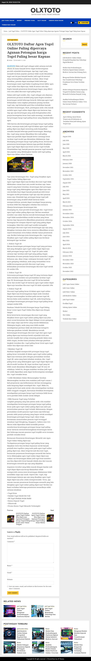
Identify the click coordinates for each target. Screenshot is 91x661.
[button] (76, 22)
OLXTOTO (46, 10)
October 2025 (67, 175)
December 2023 (68, 260)
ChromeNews (51, 659)
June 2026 (66, 144)
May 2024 (66, 240)
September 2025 (68, 179)
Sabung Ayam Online (56, 20)
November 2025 (68, 171)
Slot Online (42, 20)
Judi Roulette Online (69, 296)
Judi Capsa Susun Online (71, 284)
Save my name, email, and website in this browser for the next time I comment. (30, 587)
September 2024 (68, 225)
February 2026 (68, 160)
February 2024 (68, 252)
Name (9, 566)
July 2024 (66, 233)
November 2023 (68, 264)
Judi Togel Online (8, 20)
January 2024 (67, 256)
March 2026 (67, 156)
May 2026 (66, 148)
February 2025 (68, 206)
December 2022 (68, 271)
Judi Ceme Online (69, 288)
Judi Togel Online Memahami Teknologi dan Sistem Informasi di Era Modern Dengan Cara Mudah (51, 615)
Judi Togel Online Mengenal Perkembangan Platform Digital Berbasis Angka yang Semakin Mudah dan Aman (23, 616)
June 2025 (66, 190)
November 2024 (68, 217)
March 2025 (67, 202)
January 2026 (67, 163)
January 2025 (67, 210)
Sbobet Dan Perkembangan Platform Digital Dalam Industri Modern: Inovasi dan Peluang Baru (74, 70)
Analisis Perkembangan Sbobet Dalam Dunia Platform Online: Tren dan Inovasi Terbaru (75, 101)
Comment (11, 542)
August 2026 (67, 137)
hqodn (10, 60)
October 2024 (67, 221)
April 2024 (66, 244)
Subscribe (84, 22)
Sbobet (19, 20)
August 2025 (67, 183)
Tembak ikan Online (8, 25)
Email (9, 573)
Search (67, 38)
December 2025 (68, 167)
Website (10, 579)
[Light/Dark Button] (72, 23)
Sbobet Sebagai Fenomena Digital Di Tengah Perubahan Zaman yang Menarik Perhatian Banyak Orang (75, 92)
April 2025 (66, 198)
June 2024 (66, 237)
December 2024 (68, 214)
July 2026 (66, 140)
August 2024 (67, 229)
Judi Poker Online (69, 292)
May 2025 (66, 194)
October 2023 (67, 267)
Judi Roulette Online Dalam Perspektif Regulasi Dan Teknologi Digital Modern (74, 60)
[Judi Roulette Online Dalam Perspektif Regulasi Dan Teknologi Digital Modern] (10, 634)
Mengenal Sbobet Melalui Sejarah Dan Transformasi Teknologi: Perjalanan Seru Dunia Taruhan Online (80, 638)
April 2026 (66, 152)
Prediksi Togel (30, 20)
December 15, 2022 (20, 60)
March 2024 (67, 248)
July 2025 (66, 187)
